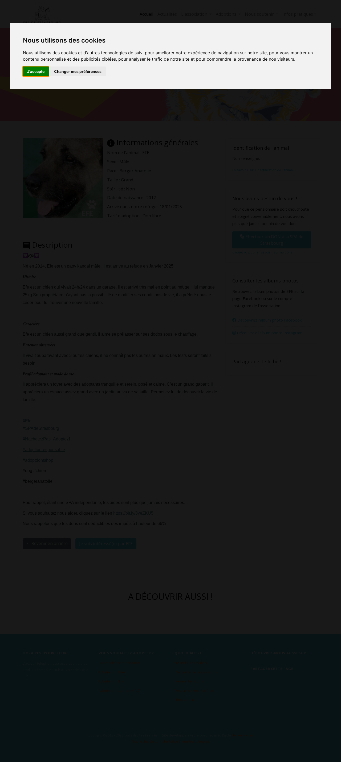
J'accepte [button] (35, 71)
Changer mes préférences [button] (78, 71)
